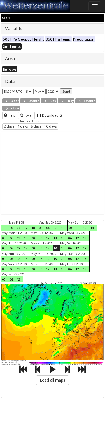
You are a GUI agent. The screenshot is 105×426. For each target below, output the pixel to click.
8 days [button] (36, 126)
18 (4, 228)
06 (18, 228)
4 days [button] (22, 126)
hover (28, 115)
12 (26, 228)
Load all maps (52, 380)
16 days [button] (50, 126)
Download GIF (52, 115)
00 (11, 228)
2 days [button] (9, 126)
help (12, 115)
